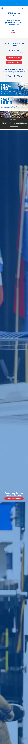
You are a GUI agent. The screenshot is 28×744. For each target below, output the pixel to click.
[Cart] (22, 8)
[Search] (19, 8)
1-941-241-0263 (14, 76)
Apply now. (14, 4)
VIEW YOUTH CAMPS (14, 58)
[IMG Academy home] (2, 8)
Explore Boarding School (14, 498)
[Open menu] (25, 8)
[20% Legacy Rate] (14, 119)
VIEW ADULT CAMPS (14, 62)
